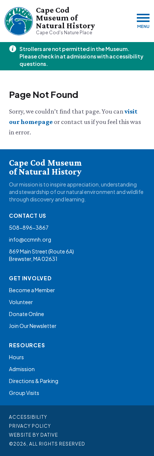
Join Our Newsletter (32, 325)
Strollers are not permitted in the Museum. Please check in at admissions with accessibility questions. (81, 56)
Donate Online (26, 313)
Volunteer (21, 302)
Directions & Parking (33, 380)
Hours (16, 357)
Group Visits (24, 392)
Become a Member (32, 290)
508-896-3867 (29, 227)
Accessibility (28, 417)
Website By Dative (33, 435)
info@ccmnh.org (30, 239)
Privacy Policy (30, 426)
